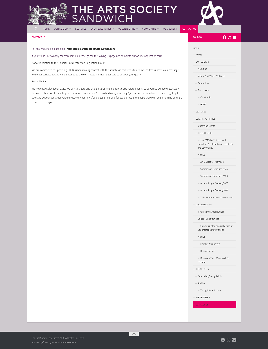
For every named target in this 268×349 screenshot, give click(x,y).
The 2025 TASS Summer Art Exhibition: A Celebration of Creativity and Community (215, 144)
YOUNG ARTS (149, 28)
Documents (203, 90)
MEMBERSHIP (170, 28)
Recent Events (205, 133)
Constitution (206, 97)
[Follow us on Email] (234, 37)
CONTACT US (189, 28)
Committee (203, 83)
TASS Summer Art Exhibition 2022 (216, 197)
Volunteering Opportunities (211, 211)
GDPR (203, 104)
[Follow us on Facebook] (224, 37)
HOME (46, 28)
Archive (201, 154)
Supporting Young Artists (210, 276)
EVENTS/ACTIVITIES (101, 28)
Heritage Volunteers (210, 244)
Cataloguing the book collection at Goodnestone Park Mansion (215, 228)
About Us (202, 69)
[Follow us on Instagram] (229, 37)
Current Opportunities (208, 218)
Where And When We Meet (211, 76)
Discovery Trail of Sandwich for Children (214, 260)
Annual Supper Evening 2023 (214, 183)
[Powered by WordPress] (43, 342)
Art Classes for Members (212, 161)
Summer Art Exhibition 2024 (214, 169)
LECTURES (80, 28)
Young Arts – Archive (210, 290)
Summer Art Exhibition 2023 (214, 176)
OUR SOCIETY (61, 28)
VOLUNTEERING (126, 28)
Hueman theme (69, 342)
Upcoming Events (206, 126)
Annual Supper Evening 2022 (214, 190)
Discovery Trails (207, 251)
